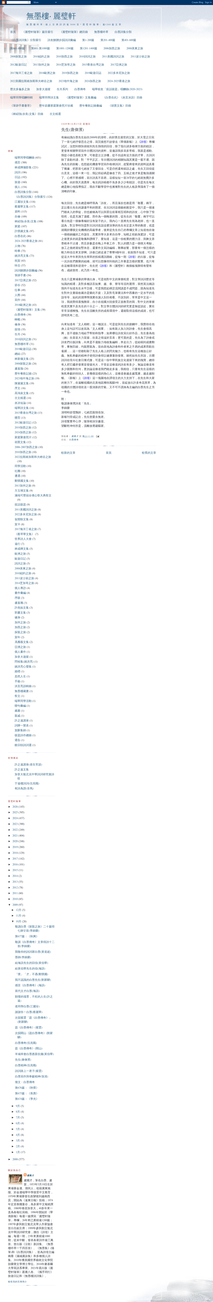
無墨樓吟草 (101, 32)
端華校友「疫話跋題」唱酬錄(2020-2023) (117, 89)
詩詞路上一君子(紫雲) (28, 1071)
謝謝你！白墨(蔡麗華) (28, 1012)
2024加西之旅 (92, 81)
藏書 (17, 711)
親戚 (17, 715)
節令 (17, 285)
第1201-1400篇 (88, 48)
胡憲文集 (20, 442)
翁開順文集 (22, 519)
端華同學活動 (23, 701)
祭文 (17, 696)
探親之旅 (20, 632)
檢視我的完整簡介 (17, 1281)
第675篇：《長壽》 (27, 1093)
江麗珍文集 (22, 202)
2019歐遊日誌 (93, 73)
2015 (15, 870)
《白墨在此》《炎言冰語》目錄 (122, 97)
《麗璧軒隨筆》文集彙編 (80, 97)
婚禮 (17, 671)
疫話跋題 (20, 504)
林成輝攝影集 (23, 167)
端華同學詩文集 (49, 97)
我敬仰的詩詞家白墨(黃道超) (33, 952)
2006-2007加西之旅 (26, 447)
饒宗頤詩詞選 (23, 745)
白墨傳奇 (80, 89)
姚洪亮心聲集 (23, 666)
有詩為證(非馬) (24, 788)
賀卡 (17, 524)
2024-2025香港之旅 (118, 81)
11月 (19, 915)
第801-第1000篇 (40, 48)
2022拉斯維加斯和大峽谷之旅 (33, 457)
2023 (15, 824)
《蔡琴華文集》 (24, 534)
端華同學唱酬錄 (24, 157)
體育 (17, 418)
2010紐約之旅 (41, 56)
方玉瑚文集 (22, 490)
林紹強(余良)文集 (25, 221)
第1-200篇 (88, 40)
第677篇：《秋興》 (27, 936)
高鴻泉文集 (22, 393)
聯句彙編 (20, 706)
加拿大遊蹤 (43, 89)
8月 (18, 1111)
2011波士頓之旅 (140, 56)
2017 (15, 858)
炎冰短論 (20, 403)
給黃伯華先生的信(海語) (30, 968)
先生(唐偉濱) (23, 1059)
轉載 (17, 319)
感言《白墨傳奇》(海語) (30, 985)
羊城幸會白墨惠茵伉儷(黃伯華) (34, 1054)
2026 (15, 806)
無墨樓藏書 (22, 691)
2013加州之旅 (41, 64)
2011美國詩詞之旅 (113, 56)
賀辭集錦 (20, 730)
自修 (17, 216)
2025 (15, 812)
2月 (18, 1146)
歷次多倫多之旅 (20, 89)
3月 (18, 1140)
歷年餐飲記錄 (23, 373)
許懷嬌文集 (22, 231)
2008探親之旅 (18, 56)
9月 (18, 1106)
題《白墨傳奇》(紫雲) (28, 1027)
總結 (17, 354)
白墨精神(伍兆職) (26, 1065)
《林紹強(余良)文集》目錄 (26, 114)
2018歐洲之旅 (47, 73)
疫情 (17, 329)
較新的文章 (68, 453)
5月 (18, 1129)
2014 (15, 876)
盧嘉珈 (19, 368)
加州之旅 (20, 622)
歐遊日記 (20, 558)
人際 (17, 295)
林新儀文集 (22, 359)
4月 (18, 1135)
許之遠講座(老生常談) (28, 764)
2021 (15, 835)
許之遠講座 (22, 720)
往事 (17, 290)
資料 (17, 211)
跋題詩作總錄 (23, 735)
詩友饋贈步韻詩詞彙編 (62, 40)
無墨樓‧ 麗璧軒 (51, 16)
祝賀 (17, 260)
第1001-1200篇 (65, 48)
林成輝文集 (22, 548)
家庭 (17, 226)
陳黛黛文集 (22, 383)
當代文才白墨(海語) (27, 991)
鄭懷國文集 (22, 481)
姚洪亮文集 (22, 255)
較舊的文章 (149, 453)
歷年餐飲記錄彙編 (90, 105)
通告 (17, 740)
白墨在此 (20, 236)
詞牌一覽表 (22, 725)
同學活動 (20, 466)
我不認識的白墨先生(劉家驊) (33, 980)
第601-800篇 (17, 48)
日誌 (17, 177)
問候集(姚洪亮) (24, 661)
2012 (15, 887)
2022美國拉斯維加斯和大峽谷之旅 (31, 81)
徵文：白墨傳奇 (25, 1082)
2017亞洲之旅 (118, 64)
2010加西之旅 (64, 56)
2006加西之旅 (112, 48)
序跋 (17, 598)
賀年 (17, 637)
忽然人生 (20, 676)
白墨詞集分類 (123, 32)
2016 (15, 864)
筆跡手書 (20, 275)
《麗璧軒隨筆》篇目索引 (37, 32)
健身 (17, 617)
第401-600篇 (128, 40)
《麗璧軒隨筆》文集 (27, 309)
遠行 (17, 544)
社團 (17, 471)
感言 (17, 162)
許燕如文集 (22, 607)
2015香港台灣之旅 (93, 64)
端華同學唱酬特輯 (21, 97)
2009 (15, 905)
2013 (15, 881)
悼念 (17, 265)
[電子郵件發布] (98, 436)
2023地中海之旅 (68, 81)
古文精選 (55, 114)
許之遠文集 (22, 769)
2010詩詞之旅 (87, 56)
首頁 (13, 32)
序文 (17, 388)
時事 (17, 251)
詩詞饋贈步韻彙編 (26, 270)
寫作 (17, 300)
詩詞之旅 (20, 563)
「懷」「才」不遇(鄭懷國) (31, 974)
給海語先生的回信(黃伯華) (31, 963)
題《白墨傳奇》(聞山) (28, 1048)
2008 (15, 1159)
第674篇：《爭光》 (27, 1099)
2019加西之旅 (70, 73)
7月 (18, 1117)
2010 (15, 899)
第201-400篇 (108, 40)
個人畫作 (20, 652)
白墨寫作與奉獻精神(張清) (31, 1076)
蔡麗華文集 (22, 206)
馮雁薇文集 (22, 642)
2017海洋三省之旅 (21, 73)
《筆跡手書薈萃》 (21, 105)
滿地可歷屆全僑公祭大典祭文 (33, 495)
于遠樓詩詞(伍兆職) (27, 783)
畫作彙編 (20, 593)
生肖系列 (62, 89)
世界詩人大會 (23, 539)
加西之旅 (20, 627)
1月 (18, 1152)
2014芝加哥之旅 (66, 64)
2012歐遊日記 (18, 64)
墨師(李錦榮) (23, 957)
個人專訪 (20, 588)
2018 (15, 853)
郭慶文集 (20, 612)
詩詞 (17, 172)
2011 (15, 893)
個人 (17, 187)
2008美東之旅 (134, 48)
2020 (15, 841)
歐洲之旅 (20, 553)
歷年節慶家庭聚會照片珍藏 (56, 105)
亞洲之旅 (20, 647)
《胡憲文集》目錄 (119, 105)
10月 (19, 921)
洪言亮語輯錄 (23, 686)
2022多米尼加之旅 (119, 73)
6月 (18, 1123)
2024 (15, 818)
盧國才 (30, 1175)
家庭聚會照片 (23, 437)
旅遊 (17, 182)
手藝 (17, 681)
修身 (17, 324)
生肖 (17, 334)
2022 (15, 830)
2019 (15, 847)
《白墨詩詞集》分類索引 (25, 40)
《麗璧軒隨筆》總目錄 (74, 32)
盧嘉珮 (19, 603)
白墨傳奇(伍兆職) (26, 1043)
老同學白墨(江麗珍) (27, 1006)
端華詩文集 (22, 408)
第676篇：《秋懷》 (27, 1088)
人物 (17, 246)
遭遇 (17, 476)
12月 (19, 910)
